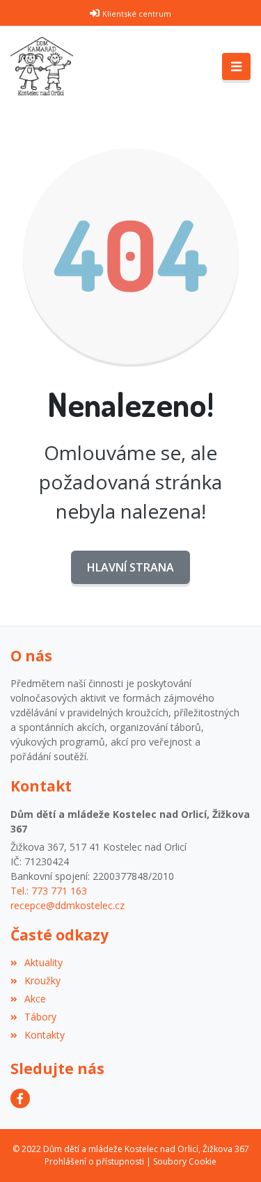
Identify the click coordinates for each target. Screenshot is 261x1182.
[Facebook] (20, 1098)
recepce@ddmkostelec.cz (67, 905)
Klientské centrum (136, 13)
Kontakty (44, 1034)
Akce (35, 998)
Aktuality (43, 962)
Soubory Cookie (184, 1161)
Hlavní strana (130, 567)
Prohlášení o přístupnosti (94, 1161)
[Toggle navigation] (236, 67)
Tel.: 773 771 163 (48, 890)
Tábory (40, 1016)
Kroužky (42, 980)
